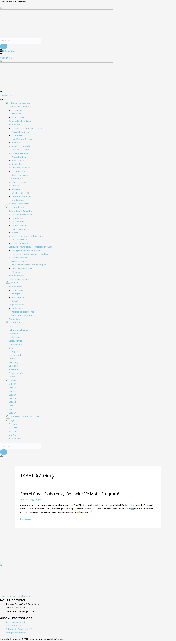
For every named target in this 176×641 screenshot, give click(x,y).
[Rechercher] (3, 46)
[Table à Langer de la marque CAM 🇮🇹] (99, 541)
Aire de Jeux (14, 319)
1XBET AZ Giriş (26, 499)
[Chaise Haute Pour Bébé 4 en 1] (121, 541)
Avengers (13, 351)
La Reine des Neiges (18, 330)
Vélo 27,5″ (13, 409)
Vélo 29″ (12, 413)
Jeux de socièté (16, 275)
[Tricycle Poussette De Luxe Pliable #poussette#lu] (55, 542)
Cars (11, 348)
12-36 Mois (14, 427)
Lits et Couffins (19, 160)
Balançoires (17, 293)
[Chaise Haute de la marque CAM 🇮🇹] (77, 541)
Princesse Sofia (16, 373)
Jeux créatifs (18, 221)
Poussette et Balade (19, 106)
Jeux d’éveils (18, 218)
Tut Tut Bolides (16, 355)
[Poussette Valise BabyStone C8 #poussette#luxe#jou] (11, 542)
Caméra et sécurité (21, 175)
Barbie (12, 358)
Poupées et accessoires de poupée (29, 264)
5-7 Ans (12, 435)
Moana (12, 376)
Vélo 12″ (12, 384)
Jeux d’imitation (19, 239)
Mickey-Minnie (15, 340)
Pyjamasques (15, 344)
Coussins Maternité (21, 167)
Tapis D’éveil (17, 135)
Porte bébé (17, 113)
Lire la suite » (26, 519)
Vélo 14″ (12, 387)
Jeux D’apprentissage (22, 139)
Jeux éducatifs (19, 225)
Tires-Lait (16, 185)
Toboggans (17, 290)
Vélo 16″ (12, 391)
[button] (88, 99)
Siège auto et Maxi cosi (20, 121)
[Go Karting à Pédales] (165, 541)
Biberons (16, 189)
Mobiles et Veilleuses (22, 149)
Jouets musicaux (20, 243)
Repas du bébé (16, 178)
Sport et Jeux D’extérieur (20, 315)
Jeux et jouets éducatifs (20, 211)
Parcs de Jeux (18, 171)
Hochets (16, 142)
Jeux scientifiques (20, 229)
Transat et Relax (19, 157)
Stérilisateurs (18, 200)
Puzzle (15, 232)
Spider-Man (14, 337)
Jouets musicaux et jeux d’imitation (26, 236)
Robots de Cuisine (20, 203)
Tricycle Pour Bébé (20, 131)
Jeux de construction (22, 214)
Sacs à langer (18, 117)
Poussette (17, 110)
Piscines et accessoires (23, 311)
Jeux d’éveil (14, 124)
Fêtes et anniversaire (19, 279)
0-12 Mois (13, 424)
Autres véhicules (19, 257)
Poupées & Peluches (18, 261)
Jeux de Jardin (16, 286)
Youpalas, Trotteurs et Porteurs (27, 128)
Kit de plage (17, 308)
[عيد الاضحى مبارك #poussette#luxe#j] (33, 541)
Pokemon (13, 333)
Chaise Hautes (19, 182)
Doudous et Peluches (22, 146)
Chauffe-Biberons (20, 192)
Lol (10, 326)
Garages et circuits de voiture (26, 250)
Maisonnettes (18, 297)
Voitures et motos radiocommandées (30, 254)
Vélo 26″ (12, 405)
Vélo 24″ (12, 402)
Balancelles (17, 164)
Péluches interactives (22, 268)
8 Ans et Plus (15, 438)
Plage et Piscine (16, 304)
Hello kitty (13, 362)
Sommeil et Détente (18, 153)
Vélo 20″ (12, 398)
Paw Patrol (14, 369)
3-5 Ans (12, 431)
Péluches (16, 272)
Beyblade (13, 365)
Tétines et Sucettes (21, 196)
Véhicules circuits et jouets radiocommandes (30, 246)
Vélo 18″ (12, 394)
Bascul (15, 301)
